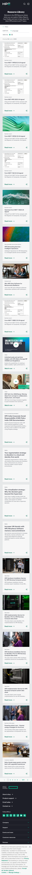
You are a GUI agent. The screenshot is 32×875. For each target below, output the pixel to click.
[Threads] (14, 815)
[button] (30, 847)
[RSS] (24, 815)
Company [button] (6, 822)
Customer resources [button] (9, 837)
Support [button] (5, 827)
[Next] (28, 780)
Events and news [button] (8, 832)
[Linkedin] (4, 815)
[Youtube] (21, 815)
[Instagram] (11, 815)
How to (7, 794)
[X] (7, 815)
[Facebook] (17, 815)
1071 (23, 780)
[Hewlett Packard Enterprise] (6, 4)
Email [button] (6, 802)
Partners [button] (5, 842)
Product (8, 798)
